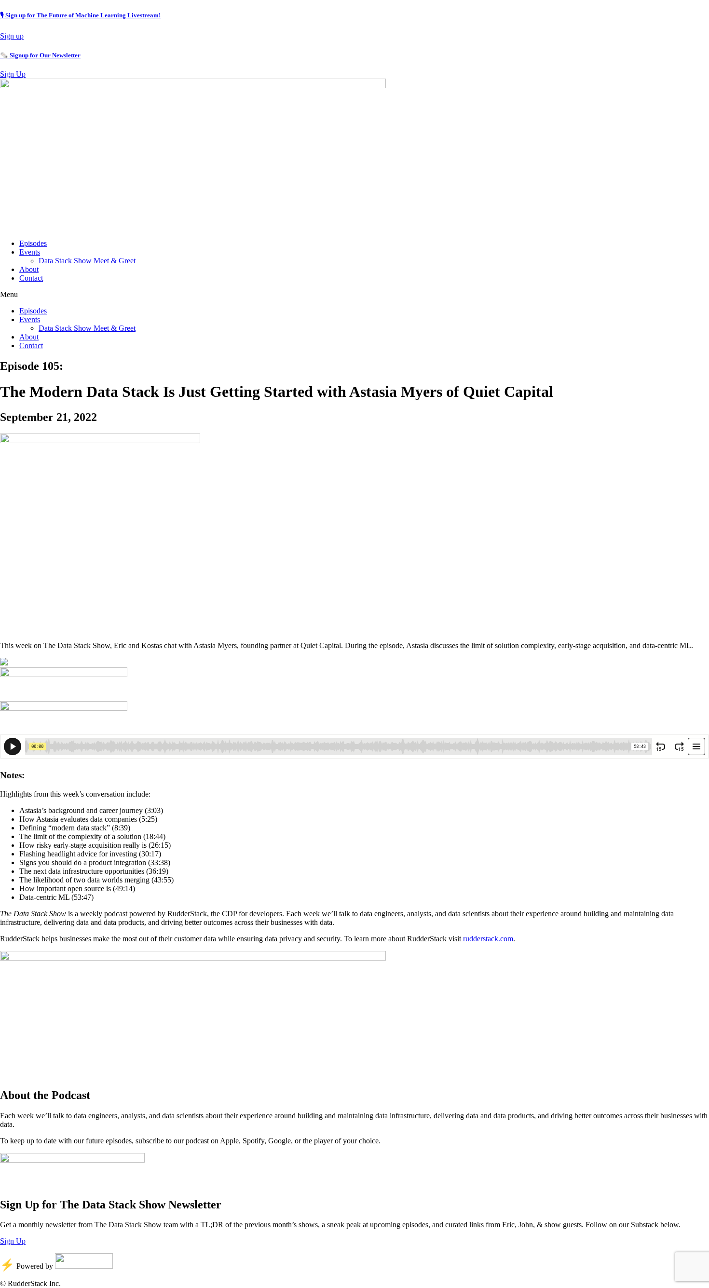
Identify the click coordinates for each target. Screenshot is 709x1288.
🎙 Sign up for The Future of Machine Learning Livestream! (80, 15)
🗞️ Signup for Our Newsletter (40, 55)
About (29, 269)
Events (29, 252)
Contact (31, 278)
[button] (354, 294)
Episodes (33, 243)
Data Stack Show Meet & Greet (87, 261)
